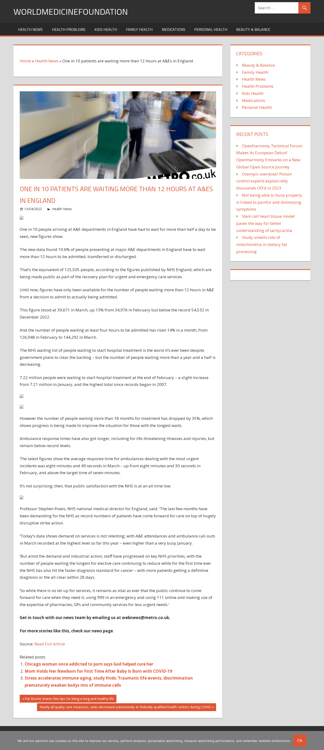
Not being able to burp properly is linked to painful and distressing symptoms (269, 202)
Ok (299, 740)
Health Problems (68, 29)
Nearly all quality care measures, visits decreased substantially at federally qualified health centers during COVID (125, 707)
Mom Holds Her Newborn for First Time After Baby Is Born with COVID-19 (98, 671)
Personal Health (210, 29)
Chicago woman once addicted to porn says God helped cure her (89, 664)
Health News (30, 29)
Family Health (139, 29)
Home (25, 61)
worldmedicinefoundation (71, 11)
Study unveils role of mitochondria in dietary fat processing (261, 244)
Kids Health (105, 29)
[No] (318, 740)
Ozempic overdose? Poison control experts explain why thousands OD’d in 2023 (264, 181)
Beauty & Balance (253, 29)
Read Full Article (49, 644)
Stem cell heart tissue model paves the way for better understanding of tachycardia (265, 223)
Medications (173, 29)
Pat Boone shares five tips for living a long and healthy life (69, 699)
